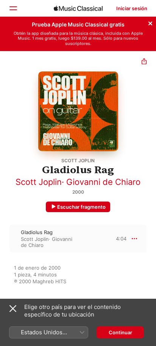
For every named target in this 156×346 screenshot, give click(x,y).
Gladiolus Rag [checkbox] (37, 232)
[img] (78, 8)
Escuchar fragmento (81, 207)
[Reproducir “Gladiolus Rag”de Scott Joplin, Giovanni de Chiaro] (5, 239)
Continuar (120, 332)
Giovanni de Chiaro (103, 182)
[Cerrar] (150, 22)
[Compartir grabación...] (144, 62)
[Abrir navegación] (13, 8)
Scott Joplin (39, 182)
